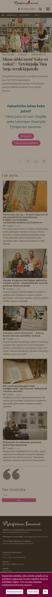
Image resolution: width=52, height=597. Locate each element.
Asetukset (33, 591)
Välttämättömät (14, 591)
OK (45, 591)
